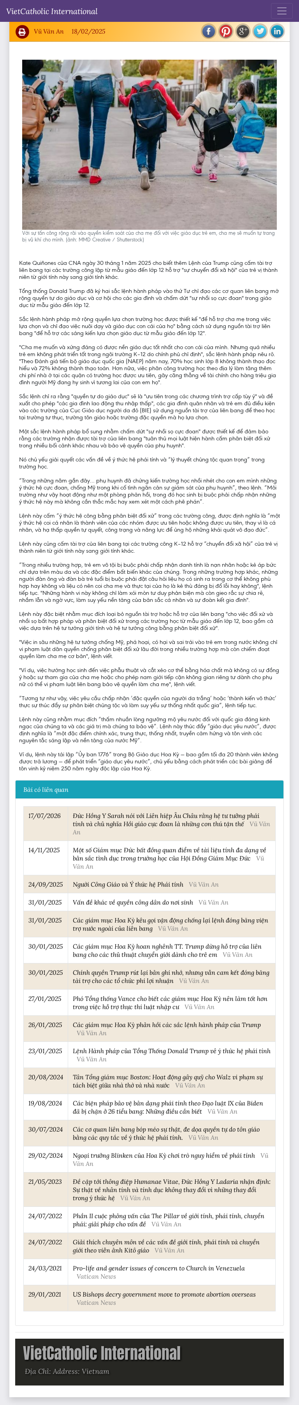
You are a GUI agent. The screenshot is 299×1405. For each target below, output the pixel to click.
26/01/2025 (45, 1024)
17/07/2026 (44, 815)
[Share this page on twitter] (260, 31)
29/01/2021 (44, 1294)
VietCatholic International (52, 11)
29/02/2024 (45, 1155)
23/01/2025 (45, 1051)
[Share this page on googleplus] (243, 31)
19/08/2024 (45, 1103)
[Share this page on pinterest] (226, 31)
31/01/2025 (45, 902)
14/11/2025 (44, 850)
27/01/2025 (44, 998)
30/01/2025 (45, 946)
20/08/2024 (45, 1077)
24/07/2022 (45, 1216)
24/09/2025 (45, 884)
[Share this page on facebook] (208, 31)
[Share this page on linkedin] (277, 31)
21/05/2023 (45, 1181)
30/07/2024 (45, 1129)
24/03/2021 (45, 1268)
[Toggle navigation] (282, 11)
